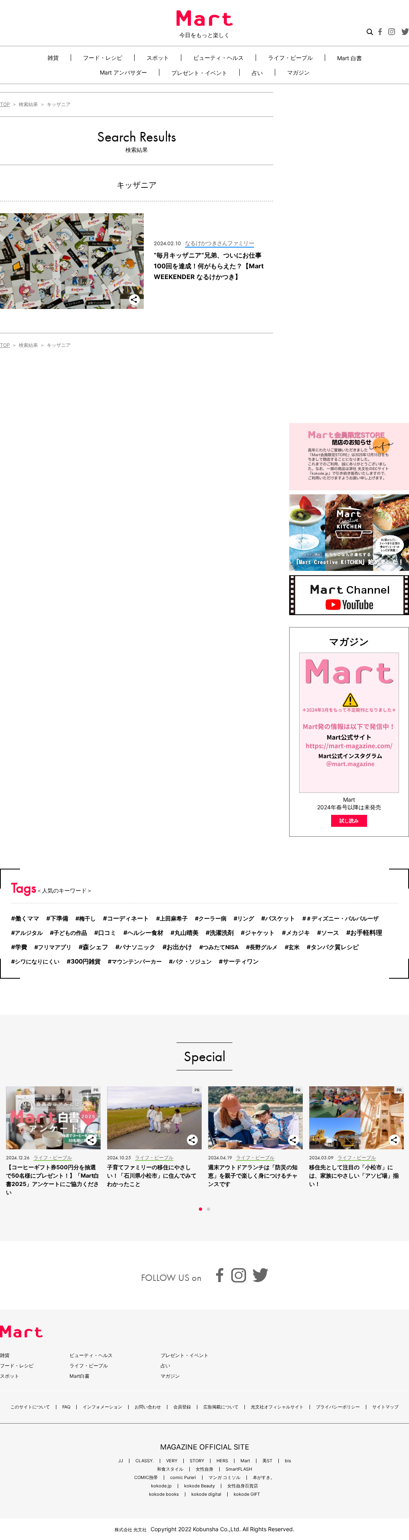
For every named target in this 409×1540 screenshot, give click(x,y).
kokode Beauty (199, 1486)
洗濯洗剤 (222, 932)
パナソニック (137, 947)
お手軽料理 (366, 932)
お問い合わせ (148, 1407)
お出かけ (179, 947)
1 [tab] (200, 1209)
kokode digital (206, 1494)
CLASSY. (144, 1461)
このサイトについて (30, 1407)
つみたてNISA (221, 947)
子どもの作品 (70, 932)
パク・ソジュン (192, 961)
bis (288, 1461)
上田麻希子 (174, 918)
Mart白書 (79, 1376)
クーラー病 (212, 918)
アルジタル (29, 932)
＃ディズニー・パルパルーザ (342, 918)
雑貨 (53, 57)
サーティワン (241, 961)
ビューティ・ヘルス (218, 57)
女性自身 (204, 1469)
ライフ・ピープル (290, 57)
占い (257, 72)
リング (245, 918)
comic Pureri (183, 1477)
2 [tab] (208, 1209)
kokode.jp (161, 1486)
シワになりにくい (37, 961)
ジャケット (260, 932)
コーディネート (128, 918)
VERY (171, 1461)
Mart (245, 1461)
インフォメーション (102, 1407)
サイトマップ (385, 1407)
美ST (267, 1461)
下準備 (59, 918)
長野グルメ (264, 947)
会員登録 (182, 1407)
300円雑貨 (86, 961)
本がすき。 (264, 1477)
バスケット (280, 918)
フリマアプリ (54, 947)
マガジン (298, 72)
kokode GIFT (247, 1494)
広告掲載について (220, 1407)
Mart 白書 (349, 58)
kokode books (164, 1494)
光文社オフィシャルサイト (277, 1407)
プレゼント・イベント (199, 72)
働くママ (27, 918)
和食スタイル (170, 1469)
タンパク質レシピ (335, 947)
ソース (330, 932)
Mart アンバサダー (123, 72)
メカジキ (298, 932)
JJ (120, 1461)
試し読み (349, 821)
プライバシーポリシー (338, 1407)
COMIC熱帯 (146, 1477)
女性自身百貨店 (242, 1486)
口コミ (107, 932)
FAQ (66, 1407)
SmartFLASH (239, 1469)
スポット (158, 57)
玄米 (294, 947)
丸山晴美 (187, 932)
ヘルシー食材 (145, 932)
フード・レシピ (102, 57)
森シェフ (95, 947)
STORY (197, 1461)
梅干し (87, 918)
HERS (222, 1461)
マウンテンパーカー (136, 961)
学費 (21, 947)
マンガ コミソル (224, 1477)
